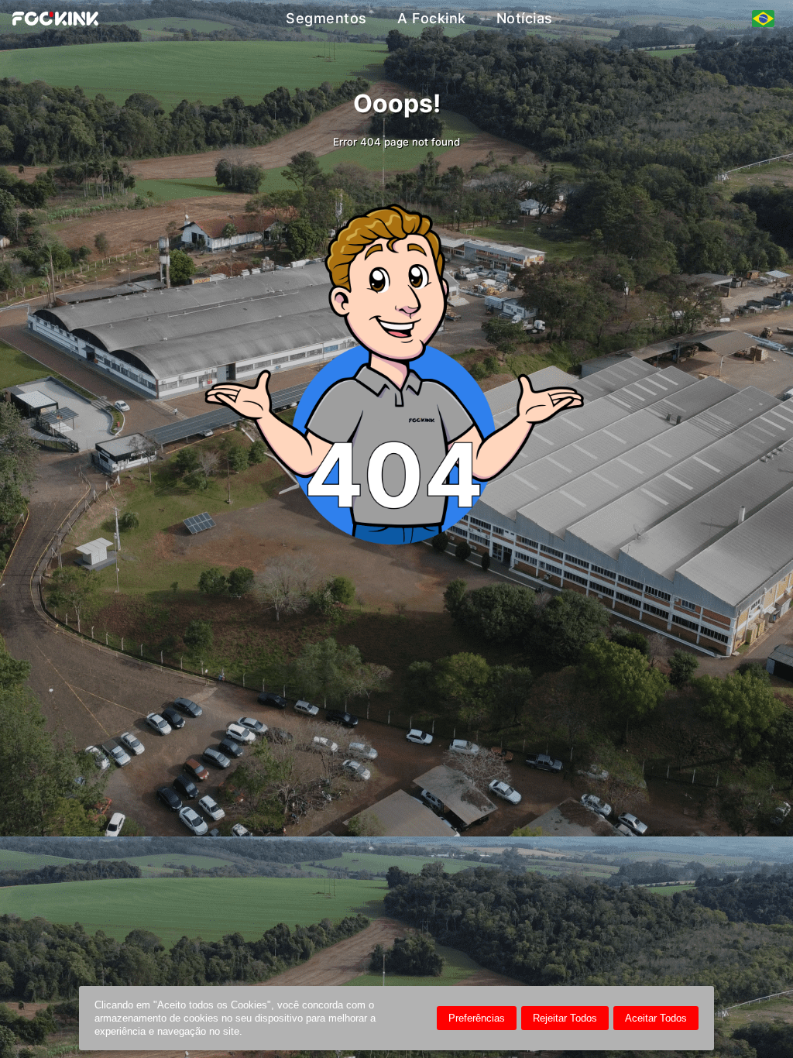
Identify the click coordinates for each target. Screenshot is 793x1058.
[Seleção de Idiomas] (763, 18)
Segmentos (326, 18)
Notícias (524, 18)
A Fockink (431, 18)
